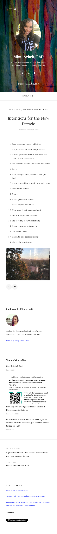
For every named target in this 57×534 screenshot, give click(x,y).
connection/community (35, 110)
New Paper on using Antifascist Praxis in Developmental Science (25, 408)
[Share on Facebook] (9, 287)
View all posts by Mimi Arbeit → (18, 340)
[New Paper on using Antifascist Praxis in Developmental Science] (28, 388)
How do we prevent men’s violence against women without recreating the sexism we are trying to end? (27, 422)
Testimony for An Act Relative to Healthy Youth (25, 496)
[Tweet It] (15, 287)
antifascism (15, 110)
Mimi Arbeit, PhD (29, 57)
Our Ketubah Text (14, 366)
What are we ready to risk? (17, 490)
